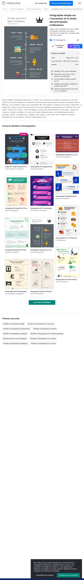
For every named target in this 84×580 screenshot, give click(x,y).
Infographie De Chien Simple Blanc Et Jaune (67, 279)
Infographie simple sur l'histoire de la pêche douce (16, 208)
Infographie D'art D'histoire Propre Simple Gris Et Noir (67, 238)
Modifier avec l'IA (76, 46)
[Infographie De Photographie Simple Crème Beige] (16, 274)
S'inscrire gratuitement (61, 3)
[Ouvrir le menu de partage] (77, 40)
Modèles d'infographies (34, 9)
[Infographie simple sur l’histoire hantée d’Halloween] (67, 143)
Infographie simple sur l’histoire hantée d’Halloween (67, 155)
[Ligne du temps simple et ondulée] (16, 149)
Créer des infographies (17, 9)
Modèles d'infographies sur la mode (43, 343)
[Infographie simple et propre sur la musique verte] (16, 232)
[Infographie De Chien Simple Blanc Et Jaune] (67, 262)
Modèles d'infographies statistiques (15, 343)
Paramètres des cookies (44, 575)
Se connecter (41, 3)
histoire (46, 9)
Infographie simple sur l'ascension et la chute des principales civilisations (42, 250)
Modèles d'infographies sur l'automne (41, 324)
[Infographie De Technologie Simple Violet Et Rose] (42, 191)
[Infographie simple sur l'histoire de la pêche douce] (16, 191)
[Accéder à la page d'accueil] (11, 3)
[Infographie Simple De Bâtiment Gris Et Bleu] (67, 179)
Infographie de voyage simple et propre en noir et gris (42, 166)
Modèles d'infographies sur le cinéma (43, 338)
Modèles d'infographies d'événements (16, 329)
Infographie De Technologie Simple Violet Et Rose (42, 208)
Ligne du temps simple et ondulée (16, 166)
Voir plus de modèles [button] (42, 302)
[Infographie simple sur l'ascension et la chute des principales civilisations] (42, 232)
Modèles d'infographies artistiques (15, 333)
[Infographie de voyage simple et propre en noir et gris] (42, 149)
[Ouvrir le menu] (79, 3)
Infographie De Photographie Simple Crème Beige (16, 291)
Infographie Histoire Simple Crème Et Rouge (42, 291)
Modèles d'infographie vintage (13, 324)
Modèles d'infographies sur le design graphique (47, 333)
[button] (58, 46)
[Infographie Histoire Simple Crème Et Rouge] (42, 274)
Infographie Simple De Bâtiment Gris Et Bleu (67, 196)
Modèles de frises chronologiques (15, 338)
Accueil (4, 9)
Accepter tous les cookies (68, 575)
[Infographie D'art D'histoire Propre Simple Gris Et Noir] (67, 220)
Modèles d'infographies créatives (44, 329)
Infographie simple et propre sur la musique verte (16, 250)
